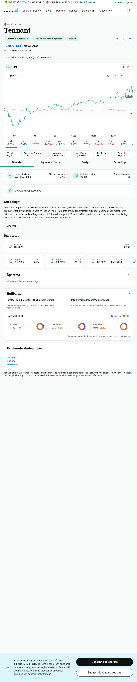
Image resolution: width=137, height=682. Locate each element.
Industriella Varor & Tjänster (48, 39)
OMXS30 (12, 2)
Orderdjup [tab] (120, 162)
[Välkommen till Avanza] (13, 11)
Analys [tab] (86, 162)
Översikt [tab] (17, 162)
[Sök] (128, 10)
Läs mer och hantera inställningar (32, 674)
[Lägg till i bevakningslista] (130, 38)
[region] (68, 108)
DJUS (52, 2)
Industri (73, 39)
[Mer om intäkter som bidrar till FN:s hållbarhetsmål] (56, 300)
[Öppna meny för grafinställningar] (108, 76)
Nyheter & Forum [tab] (51, 162)
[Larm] (123, 38)
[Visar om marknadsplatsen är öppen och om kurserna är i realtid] (125, 67)
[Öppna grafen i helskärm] (128, 76)
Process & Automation (17, 39)
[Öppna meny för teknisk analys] (121, 76)
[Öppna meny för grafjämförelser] (114, 76)
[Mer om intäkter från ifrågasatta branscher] (111, 300)
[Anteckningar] (117, 38)
